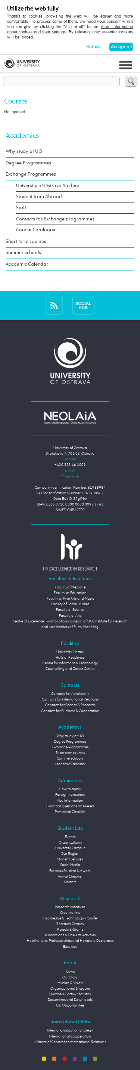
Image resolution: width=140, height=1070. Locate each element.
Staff (21, 207)
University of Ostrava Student (47, 185)
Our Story (70, 977)
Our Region (70, 854)
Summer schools (23, 252)
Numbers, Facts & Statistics (70, 994)
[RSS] (54, 305)
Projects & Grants (70, 929)
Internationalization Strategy (70, 1030)
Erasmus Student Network (70, 871)
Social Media (70, 865)
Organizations (70, 842)
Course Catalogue (35, 230)
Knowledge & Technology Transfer (70, 918)
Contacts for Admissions (70, 694)
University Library (70, 652)
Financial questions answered (70, 806)
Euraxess (70, 947)
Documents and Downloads (70, 1000)
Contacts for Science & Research (70, 705)
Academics (22, 135)
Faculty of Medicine (70, 587)
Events (70, 837)
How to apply (70, 789)
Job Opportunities (70, 1005)
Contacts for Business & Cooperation (70, 711)
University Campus (70, 848)
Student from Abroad (39, 196)
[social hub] (83, 305)
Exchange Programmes (31, 174)
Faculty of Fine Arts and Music (70, 598)
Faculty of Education (70, 593)
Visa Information (70, 800)
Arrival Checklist (70, 876)
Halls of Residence (70, 657)
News (70, 972)
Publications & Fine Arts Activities (70, 935)
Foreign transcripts (70, 795)
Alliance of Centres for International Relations (70, 1042)
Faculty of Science (70, 610)
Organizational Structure (70, 988)
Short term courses (26, 241)
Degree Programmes (28, 163)
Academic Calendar (27, 264)
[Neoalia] (70, 418)
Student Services (70, 859)
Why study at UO (24, 151)
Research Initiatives (70, 907)
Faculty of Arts (70, 616)
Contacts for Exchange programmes (55, 219)
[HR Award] (70, 552)
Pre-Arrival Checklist (70, 812)
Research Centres (70, 924)
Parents (70, 882)
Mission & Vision (70, 983)
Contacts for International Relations (70, 699)
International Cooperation (70, 1036)
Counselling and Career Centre (70, 669)
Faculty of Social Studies (70, 604)
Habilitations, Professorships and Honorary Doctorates (70, 941)
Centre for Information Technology (70, 663)
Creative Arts (70, 913)
